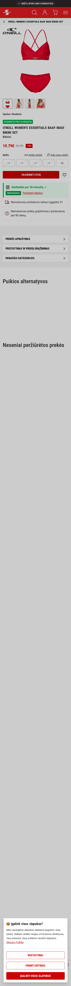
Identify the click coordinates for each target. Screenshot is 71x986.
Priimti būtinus (35, 965)
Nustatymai (35, 955)
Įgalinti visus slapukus (35, 976)
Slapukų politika (15, 942)
